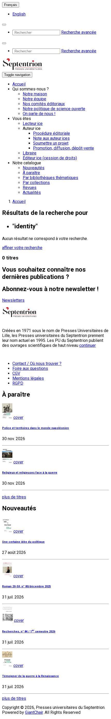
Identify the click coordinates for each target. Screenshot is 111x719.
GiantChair (34, 712)
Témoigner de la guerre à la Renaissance (30, 676)
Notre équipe (34, 98)
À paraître (31, 172)
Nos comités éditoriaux (44, 103)
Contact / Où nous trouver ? (36, 363)
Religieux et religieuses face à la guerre (29, 472)
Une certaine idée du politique (23, 542)
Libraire (29, 153)
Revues (29, 187)
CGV (16, 373)
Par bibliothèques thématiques (50, 177)
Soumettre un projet (50, 143)
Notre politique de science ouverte (54, 108)
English (19, 14)
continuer (87, 345)
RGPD (17, 383)
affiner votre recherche (22, 247)
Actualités (32, 192)
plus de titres (14, 497)
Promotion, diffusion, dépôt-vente (63, 148)
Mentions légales (28, 378)
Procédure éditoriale (51, 133)
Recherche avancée (78, 32)
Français (10, 5)
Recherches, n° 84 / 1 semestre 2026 (28, 631)
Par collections (36, 182)
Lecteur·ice (33, 123)
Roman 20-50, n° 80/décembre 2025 (26, 586)
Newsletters (13, 300)
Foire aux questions (30, 368)
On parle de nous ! (39, 113)
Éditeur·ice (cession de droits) (50, 158)
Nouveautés (33, 167)
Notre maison (35, 93)
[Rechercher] (4, 24)
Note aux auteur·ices (51, 138)
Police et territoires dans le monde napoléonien (35, 428)
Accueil (19, 84)
